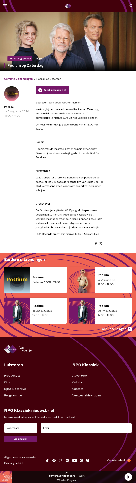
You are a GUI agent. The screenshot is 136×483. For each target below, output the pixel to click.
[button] (128, 477)
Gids (7, 382)
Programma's (13, 395)
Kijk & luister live (15, 388)
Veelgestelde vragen (86, 395)
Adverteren (80, 375)
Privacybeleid (13, 463)
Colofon (77, 382)
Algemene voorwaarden (20, 457)
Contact (77, 388)
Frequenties (12, 375)
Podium (9, 107)
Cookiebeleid (116, 460)
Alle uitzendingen (114, 329)
